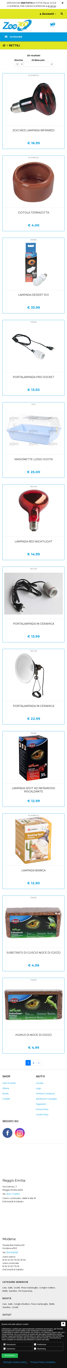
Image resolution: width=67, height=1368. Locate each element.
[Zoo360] (17, 25)
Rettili (4, 1291)
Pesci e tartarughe (29, 1287)
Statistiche (10, 1349)
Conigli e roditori (47, 1287)
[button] (53, 28)
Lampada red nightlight (33, 541)
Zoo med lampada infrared (33, 130)
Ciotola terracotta (33, 212)
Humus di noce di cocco (33, 1034)
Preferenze (41, 1344)
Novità (5, 1093)
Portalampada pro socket (33, 377)
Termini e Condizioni (45, 1093)
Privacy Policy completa (42, 1362)
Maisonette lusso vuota (33, 459)
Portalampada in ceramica (33, 623)
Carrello (39, 1083)
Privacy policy (42, 1109)
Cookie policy (42, 1114)
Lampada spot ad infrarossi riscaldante (33, 790)
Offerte (5, 1088)
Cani (4, 1287)
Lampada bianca (33, 870)
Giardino (13, 1291)
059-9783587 (12, 1252)
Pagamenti (41, 1104)
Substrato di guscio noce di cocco (33, 952)
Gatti (10, 1287)
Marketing (41, 1349)
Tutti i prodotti (9, 1083)
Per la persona (25, 1291)
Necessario (11, 1344)
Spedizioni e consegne (46, 1098)
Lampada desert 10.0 (33, 294)
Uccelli (17, 1287)
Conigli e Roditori (22, 1304)
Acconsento (10, 1355)
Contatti (6, 1098)
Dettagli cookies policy (15, 1362)
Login (38, 1088)
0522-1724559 (13, 1194)
